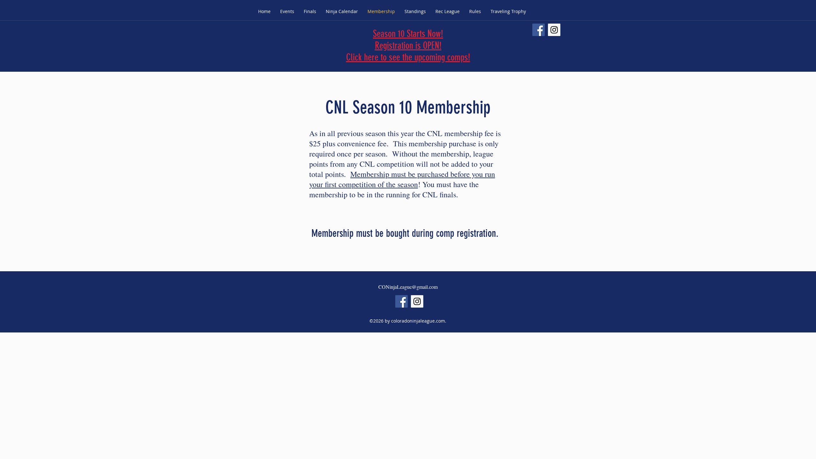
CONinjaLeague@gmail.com (408, 286)
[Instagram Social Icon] (554, 30)
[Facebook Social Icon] (538, 30)
